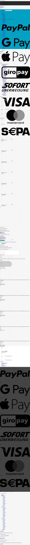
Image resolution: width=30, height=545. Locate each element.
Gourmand (4, 18)
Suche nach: (3, 10)
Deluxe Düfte (3, 11)
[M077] (3, 61)
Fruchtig (4, 30)
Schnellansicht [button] (27, 295)
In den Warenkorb (2, 240)
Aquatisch (4, 14)
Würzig (4, 23)
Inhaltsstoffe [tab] (3, 243)
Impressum (3, 364)
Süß (3, 35)
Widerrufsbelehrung (4, 365)
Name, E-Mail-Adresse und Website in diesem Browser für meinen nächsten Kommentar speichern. (13, 258)
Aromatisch (4, 508)
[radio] (3, 237)
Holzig (4, 19)
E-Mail (1, 257)
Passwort (2, 534)
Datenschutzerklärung (18, 542)
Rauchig (4, 22)
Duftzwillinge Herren (5, 53)
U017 (0, 298)
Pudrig (4, 21)
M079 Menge (2, 239)
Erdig (3, 29)
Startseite (1, 53)
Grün (3, 31)
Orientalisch (4, 33)
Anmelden (7, 535)
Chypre (4, 87)
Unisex (2, 37)
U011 (0, 282)
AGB (2, 362)
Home (2, 494)
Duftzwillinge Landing (4, 363)
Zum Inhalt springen (2, 0)
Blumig (4, 27)
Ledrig (4, 20)
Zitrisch (4, 36)
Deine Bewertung (2, 249)
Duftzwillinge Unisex (4, 85)
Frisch (4, 78)
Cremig (4, 28)
